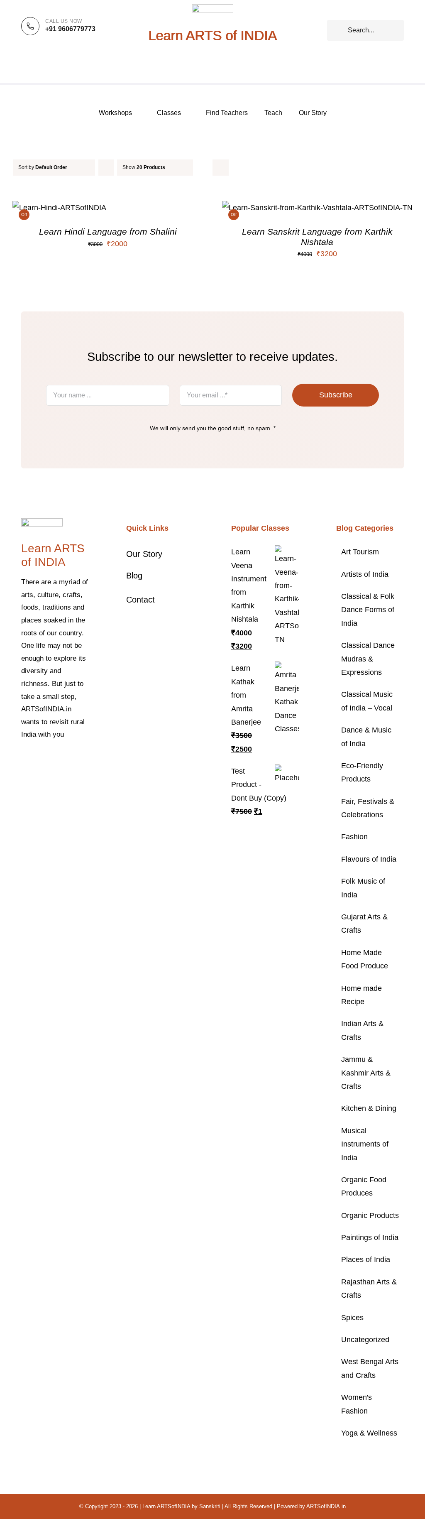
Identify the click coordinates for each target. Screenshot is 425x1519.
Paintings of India (369, 1237)
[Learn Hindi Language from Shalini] (59, 207)
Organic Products (370, 1215)
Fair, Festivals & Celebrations (367, 808)
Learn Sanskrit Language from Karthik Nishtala (317, 236)
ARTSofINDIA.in (326, 1506)
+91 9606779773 (70, 28)
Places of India (365, 1259)
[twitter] (36, 760)
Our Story (144, 554)
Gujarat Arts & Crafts (364, 923)
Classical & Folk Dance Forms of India (367, 609)
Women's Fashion (356, 1404)
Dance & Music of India (366, 736)
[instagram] (50, 760)
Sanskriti (209, 1506)
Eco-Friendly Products (362, 772)
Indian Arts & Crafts (362, 1030)
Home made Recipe (361, 995)
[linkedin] (23, 775)
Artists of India (364, 574)
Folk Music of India (363, 888)
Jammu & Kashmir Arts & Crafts (366, 1072)
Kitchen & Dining (368, 1108)
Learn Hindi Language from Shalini (108, 231)
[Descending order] (106, 167)
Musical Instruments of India (364, 1144)
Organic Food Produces (363, 1186)
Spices (352, 1317)
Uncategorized (365, 1339)
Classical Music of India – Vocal (367, 701)
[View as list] (220, 167)
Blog (134, 575)
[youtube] (76, 760)
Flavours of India (368, 859)
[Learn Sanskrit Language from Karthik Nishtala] (317, 207)
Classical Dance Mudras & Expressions (368, 658)
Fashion (354, 837)
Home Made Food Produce (364, 959)
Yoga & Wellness (369, 1433)
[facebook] (23, 760)
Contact (140, 599)
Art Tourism (360, 552)
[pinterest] (63, 760)
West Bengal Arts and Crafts (369, 1368)
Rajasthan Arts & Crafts (369, 1288)
